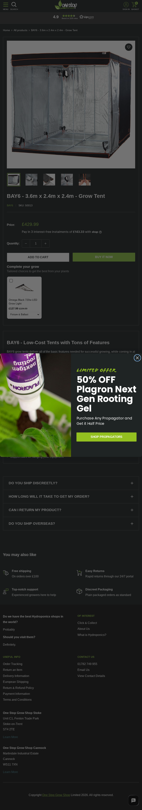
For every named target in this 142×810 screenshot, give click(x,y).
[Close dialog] (137, 358)
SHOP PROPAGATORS (106, 436)
